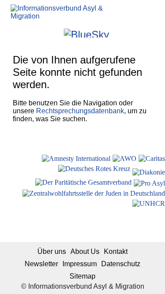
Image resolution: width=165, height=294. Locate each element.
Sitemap (82, 276)
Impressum (79, 264)
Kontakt (116, 251)
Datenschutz (120, 264)
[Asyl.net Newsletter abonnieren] (129, 33)
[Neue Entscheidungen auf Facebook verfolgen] (44, 33)
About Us (84, 251)
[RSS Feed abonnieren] (140, 33)
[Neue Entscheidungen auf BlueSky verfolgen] (86, 33)
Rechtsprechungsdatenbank (80, 111)
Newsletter (41, 264)
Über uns (51, 251)
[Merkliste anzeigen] (32, 33)
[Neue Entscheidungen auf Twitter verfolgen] (117, 33)
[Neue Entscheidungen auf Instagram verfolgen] (56, 33)
